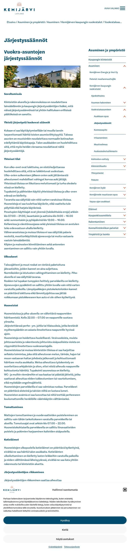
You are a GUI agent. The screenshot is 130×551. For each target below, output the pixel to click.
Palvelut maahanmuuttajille (103, 78)
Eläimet (93, 209)
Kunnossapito (100, 129)
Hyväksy (65, 520)
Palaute (95, 179)
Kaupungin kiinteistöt (100, 59)
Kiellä (65, 529)
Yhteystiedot (97, 173)
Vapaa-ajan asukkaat (100, 201)
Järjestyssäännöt (102, 123)
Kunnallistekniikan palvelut (103, 228)
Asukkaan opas (101, 116)
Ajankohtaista (98, 95)
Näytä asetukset (65, 539)
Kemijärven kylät (98, 187)
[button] (125, 489)
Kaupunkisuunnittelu (100, 215)
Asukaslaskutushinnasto (105, 151)
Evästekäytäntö (55, 546)
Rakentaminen (97, 221)
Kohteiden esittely (100, 159)
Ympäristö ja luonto (99, 234)
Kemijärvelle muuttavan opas (104, 194)
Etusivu (11, 22)
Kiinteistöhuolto (98, 166)
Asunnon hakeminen (101, 102)
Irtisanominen (100, 137)
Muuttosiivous (100, 144)
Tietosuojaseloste (72, 546)
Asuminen (53, 22)
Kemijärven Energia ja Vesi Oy (104, 72)
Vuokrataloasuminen (116, 22)
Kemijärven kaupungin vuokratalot (81, 22)
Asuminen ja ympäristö (31, 22)
